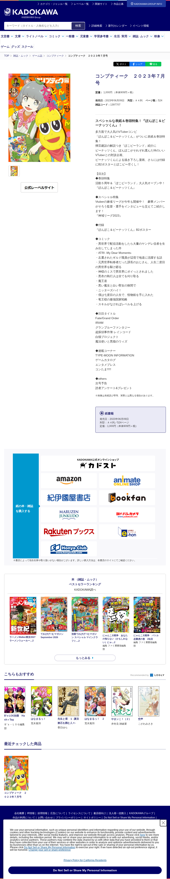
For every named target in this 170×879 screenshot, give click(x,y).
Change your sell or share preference (50, 850)
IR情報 (31, 813)
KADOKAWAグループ (141, 813)
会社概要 (19, 813)
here (142, 835)
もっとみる (83, 658)
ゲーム (5, 46)
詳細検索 (96, 25)
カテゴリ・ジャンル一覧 (54, 3)
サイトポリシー (92, 817)
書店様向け (100, 813)
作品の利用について (24, 817)
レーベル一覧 (81, 3)
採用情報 (42, 813)
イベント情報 (141, 25)
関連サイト (101, 3)
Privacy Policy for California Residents (85, 860)
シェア (139, 64)
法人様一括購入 (117, 813)
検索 (78, 25)
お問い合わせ (45, 817)
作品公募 (119, 3)
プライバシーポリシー (68, 817)
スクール (27, 46)
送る (155, 64)
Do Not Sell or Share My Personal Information (129, 817)
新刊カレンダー (117, 25)
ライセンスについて (79, 813)
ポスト (123, 64)
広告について (57, 813)
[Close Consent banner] (163, 822)
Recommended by (139, 675)
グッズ (15, 46)
